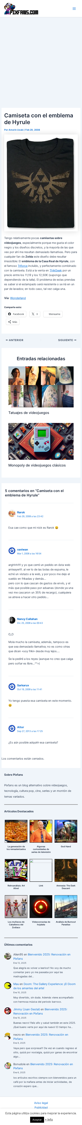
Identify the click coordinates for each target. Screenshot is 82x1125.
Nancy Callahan (27, 619)
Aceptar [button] (37, 1119)
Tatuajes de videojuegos (28, 412)
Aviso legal (41, 1103)
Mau (16, 984)
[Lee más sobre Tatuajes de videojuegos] (40, 386)
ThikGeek (56, 270)
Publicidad (41, 1107)
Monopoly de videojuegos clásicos (37, 465)
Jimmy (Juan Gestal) (26, 1009)
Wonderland (18, 298)
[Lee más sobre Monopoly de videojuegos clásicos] (40, 441)
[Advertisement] (41, 60)
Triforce (22, 266)
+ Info (49, 1119)
